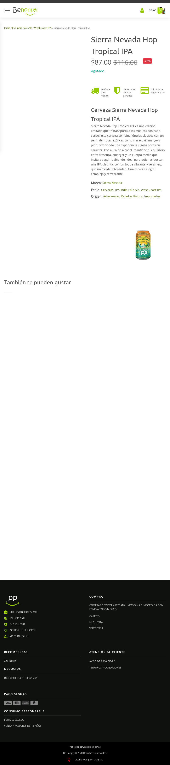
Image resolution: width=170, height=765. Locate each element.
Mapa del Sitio (19, 636)
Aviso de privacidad (102, 661)
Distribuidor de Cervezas (21, 678)
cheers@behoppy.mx (23, 612)
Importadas (152, 196)
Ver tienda (96, 628)
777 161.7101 (17, 624)
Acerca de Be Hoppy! (23, 630)
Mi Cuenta (96, 622)
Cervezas (107, 190)
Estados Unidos (132, 196)
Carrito (94, 616)
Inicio (7, 28)
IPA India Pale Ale (22, 28)
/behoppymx (17, 618)
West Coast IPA (43, 28)
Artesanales (111, 196)
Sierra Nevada (112, 183)
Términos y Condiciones (105, 667)
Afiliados (10, 661)
